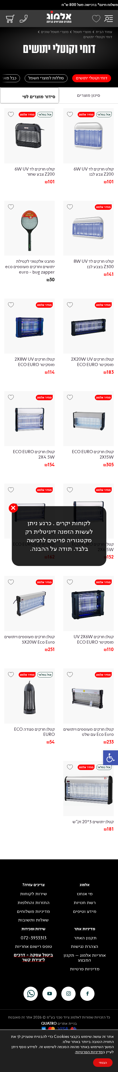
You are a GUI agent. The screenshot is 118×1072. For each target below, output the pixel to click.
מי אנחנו (85, 893)
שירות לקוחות (33, 893)
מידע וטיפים (84, 911)
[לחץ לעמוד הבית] (59, 17)
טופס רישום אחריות (33, 946)
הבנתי (103, 1062)
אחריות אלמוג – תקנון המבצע (85, 958)
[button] (110, 757)
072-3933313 (33, 937)
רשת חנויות (85, 902)
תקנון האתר (85, 937)
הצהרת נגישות (84, 946)
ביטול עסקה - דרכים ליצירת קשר (33, 958)
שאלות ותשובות (33, 920)
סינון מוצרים (88, 95)
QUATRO (49, 1023)
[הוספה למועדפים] (71, 116)
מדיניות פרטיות (84, 969)
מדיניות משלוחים (33, 911)
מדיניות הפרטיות (89, 1052)
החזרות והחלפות (33, 902)
